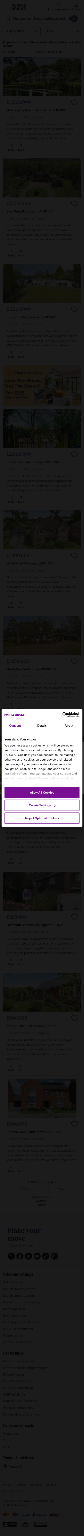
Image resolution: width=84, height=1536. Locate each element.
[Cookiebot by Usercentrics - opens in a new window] (62, 714)
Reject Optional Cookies (42, 818)
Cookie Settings (40, 805)
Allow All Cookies (42, 792)
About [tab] (69, 725)
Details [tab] (42, 725)
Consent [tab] (15, 725)
